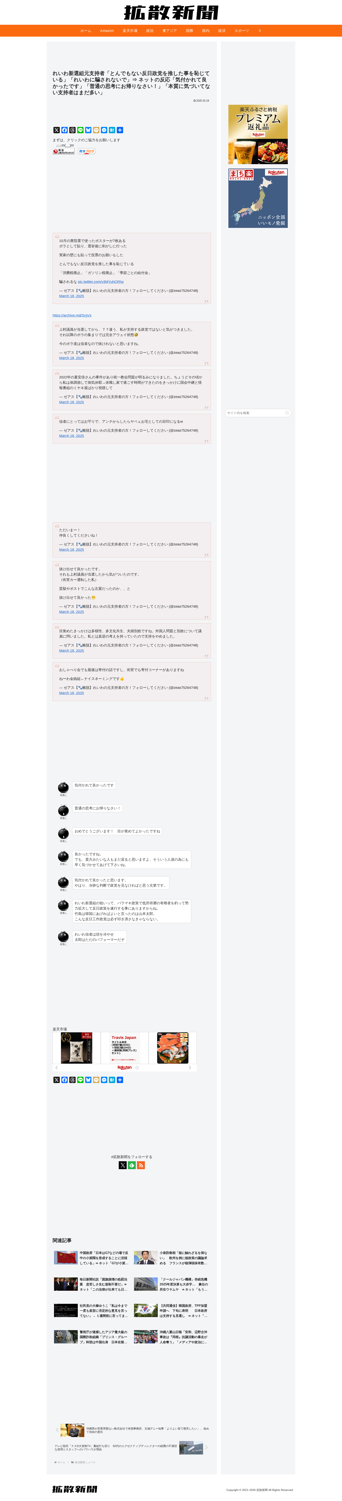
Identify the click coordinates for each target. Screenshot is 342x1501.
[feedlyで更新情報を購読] (132, 1165)
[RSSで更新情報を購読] (141, 1165)
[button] (287, 413)
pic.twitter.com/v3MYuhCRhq (101, 282)
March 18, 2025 (71, 296)
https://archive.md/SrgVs (72, 315)
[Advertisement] (132, 58)
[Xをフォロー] (123, 1165)
